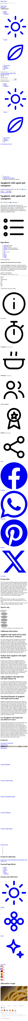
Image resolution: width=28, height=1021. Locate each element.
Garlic (4, 868)
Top (4, 69)
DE (6, 144)
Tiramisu (8, 73)
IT (1, 144)
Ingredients (5, 68)
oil (4, 250)
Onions (5, 867)
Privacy (9, 1005)
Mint (4, 871)
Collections (6, 14)
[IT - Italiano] (2, 1010)
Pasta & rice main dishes (6, 189)
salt (4, 253)
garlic (4, 252)
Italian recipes (4, 1)
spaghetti (5, 245)
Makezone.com (7, 1018)
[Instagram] (4, 1008)
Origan (5, 872)
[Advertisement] (14, 159)
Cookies (15, 1005)
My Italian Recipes (5, 74)
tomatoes (5, 249)
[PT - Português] (12, 1010)
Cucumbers (6, 873)
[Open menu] (3, 76)
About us (3, 1005)
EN (3, 144)
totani (4, 246)
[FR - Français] (7, 1010)
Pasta (14, 73)
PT (9, 144)
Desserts (5, 66)
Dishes (5, 11)
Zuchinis (5, 869)
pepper (5, 254)
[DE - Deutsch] (4, 1010)
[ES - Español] (10, 1010)
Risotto (11, 73)
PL (11, 144)
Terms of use (21, 1005)
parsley (5, 257)
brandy (5, 255)
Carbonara (3, 73)
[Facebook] (1, 1008)
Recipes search (3, 7)
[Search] (15, 79)
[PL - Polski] (15, 1010)
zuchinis (5, 248)
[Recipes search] (1, 76)
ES (8, 144)
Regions (5, 12)
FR (4, 144)
